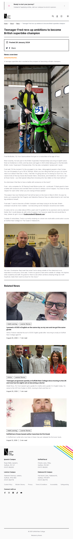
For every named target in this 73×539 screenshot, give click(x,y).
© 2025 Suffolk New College (36, 531)
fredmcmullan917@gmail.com (34, 214)
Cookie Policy (8, 484)
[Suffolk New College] (7, 16)
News (18, 23)
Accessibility (54, 484)
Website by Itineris (36, 535)
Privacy (30, 484)
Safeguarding (65, 484)
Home (6, 23)
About (12, 23)
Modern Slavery (20, 484)
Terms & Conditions (41, 484)
